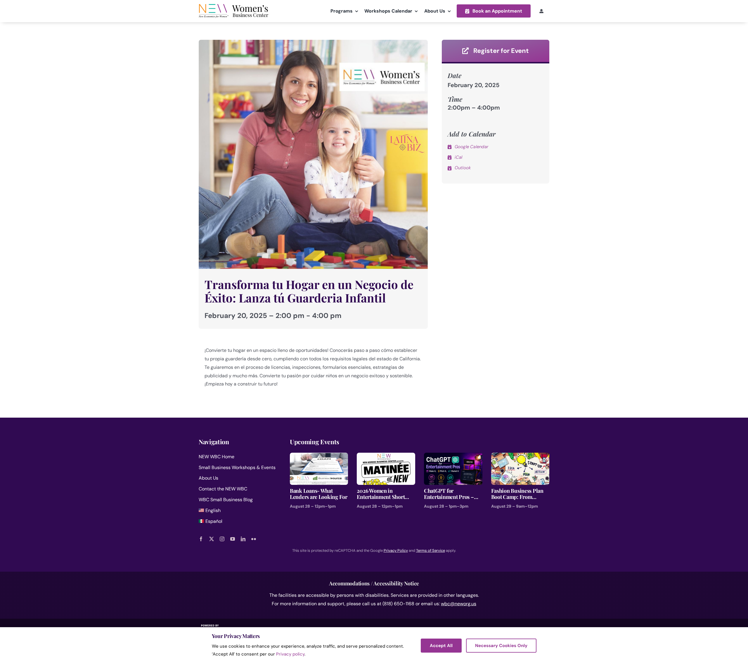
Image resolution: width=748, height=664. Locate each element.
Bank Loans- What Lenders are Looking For (318, 494)
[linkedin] (243, 539)
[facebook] (201, 539)
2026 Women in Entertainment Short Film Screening (381, 494)
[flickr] (253, 539)
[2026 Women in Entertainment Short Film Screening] (386, 457)
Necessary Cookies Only (501, 646)
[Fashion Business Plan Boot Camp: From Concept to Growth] (520, 457)
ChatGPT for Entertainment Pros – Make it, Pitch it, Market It (452, 494)
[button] (494, 11)
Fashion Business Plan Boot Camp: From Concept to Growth (517, 494)
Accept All (441, 646)
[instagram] (222, 539)
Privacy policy (290, 654)
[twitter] (211, 539)
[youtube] (232, 539)
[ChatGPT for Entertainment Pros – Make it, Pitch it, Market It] (453, 457)
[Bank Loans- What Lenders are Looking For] (319, 457)
